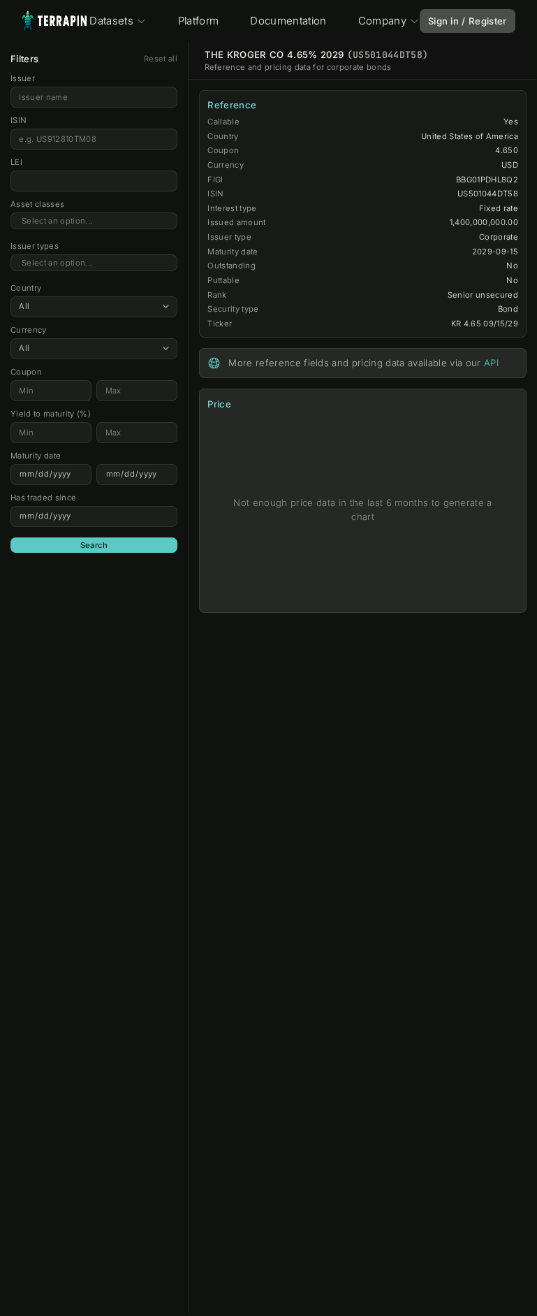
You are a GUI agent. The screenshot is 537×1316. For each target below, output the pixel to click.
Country (25, 288)
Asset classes (37, 204)
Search (94, 545)
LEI (16, 162)
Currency (28, 330)
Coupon (26, 372)
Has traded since (43, 497)
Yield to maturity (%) (50, 414)
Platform (198, 20)
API (491, 362)
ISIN (18, 120)
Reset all (160, 59)
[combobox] (94, 221)
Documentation (288, 20)
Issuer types (34, 246)
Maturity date (35, 456)
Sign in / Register (467, 21)
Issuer (22, 78)
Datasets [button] (111, 20)
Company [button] (382, 20)
